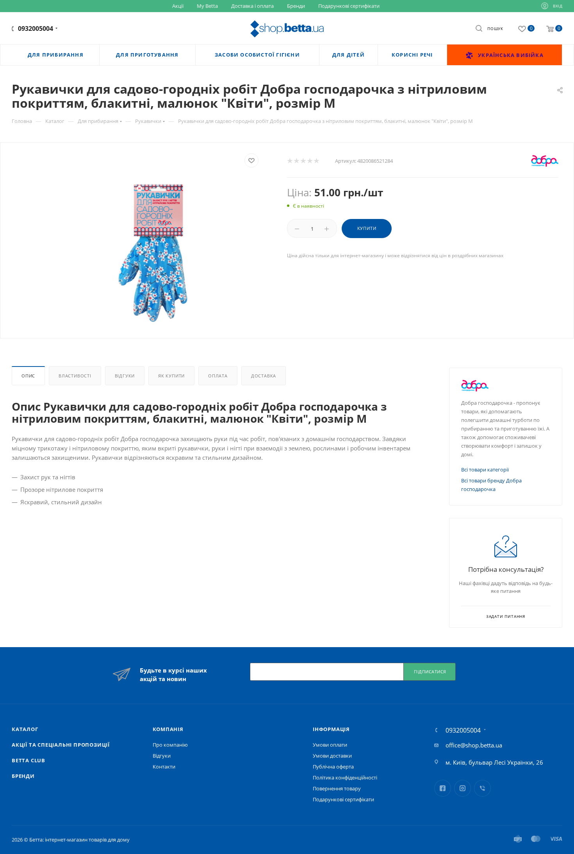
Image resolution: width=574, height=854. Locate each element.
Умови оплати (330, 744)
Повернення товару (337, 788)
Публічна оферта (333, 766)
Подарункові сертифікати (343, 799)
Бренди (23, 775)
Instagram (462, 788)
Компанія (168, 729)
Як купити (171, 376)
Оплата (218, 376)
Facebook (442, 788)
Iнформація (331, 729)
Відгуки (125, 376)
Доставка (263, 376)
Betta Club (28, 760)
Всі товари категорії (485, 469)
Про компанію (170, 744)
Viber (482, 788)
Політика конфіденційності (345, 777)
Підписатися (430, 671)
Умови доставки (332, 755)
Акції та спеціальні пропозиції (61, 744)
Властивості (75, 376)
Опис (28, 376)
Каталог (25, 729)
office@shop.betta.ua (474, 745)
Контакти (164, 766)
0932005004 (35, 28)
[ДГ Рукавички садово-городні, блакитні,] (156, 251)
